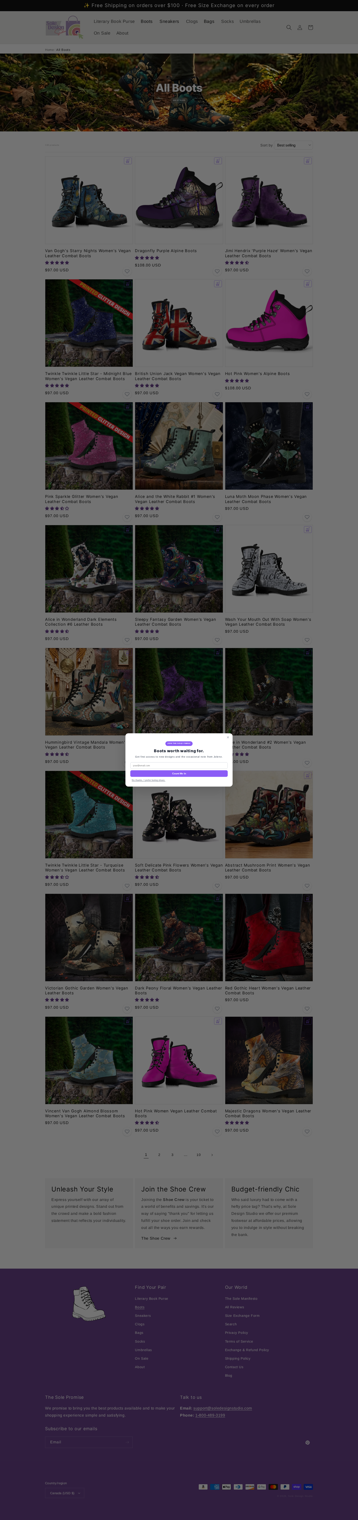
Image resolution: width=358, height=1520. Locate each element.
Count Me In (179, 773)
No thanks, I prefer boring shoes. (148, 780)
